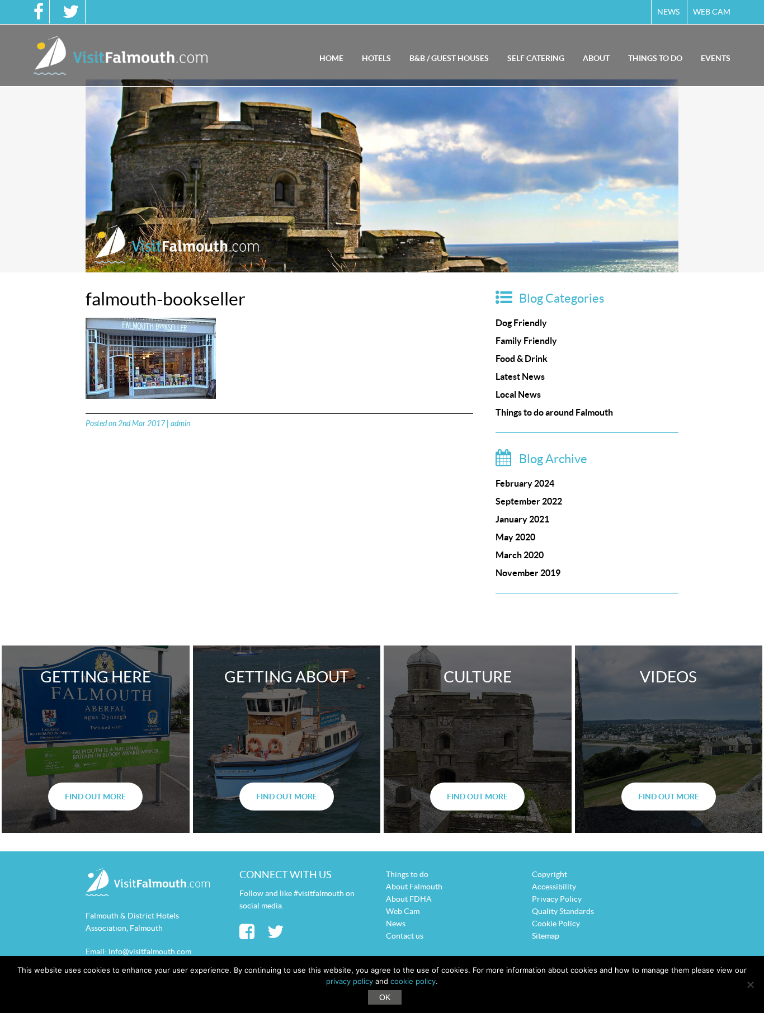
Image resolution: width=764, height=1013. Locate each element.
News (668, 11)
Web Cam (711, 11)
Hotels (376, 58)
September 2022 (529, 501)
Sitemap (545, 935)
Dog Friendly (521, 323)
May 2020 (515, 537)
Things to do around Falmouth (554, 412)
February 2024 (525, 483)
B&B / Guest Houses (449, 58)
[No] (750, 984)
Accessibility (554, 886)
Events (715, 58)
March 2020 (520, 555)
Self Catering (535, 58)
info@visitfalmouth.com (150, 951)
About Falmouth (414, 886)
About (596, 58)
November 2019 (528, 573)
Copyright (549, 874)
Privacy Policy (557, 898)
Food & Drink (522, 359)
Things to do (655, 58)
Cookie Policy (556, 923)
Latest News (520, 376)
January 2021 (522, 519)
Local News (518, 394)
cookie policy (413, 981)
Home (331, 58)
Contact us (404, 935)
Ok (384, 997)
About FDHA (409, 898)
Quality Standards (563, 911)
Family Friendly (526, 341)
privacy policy (349, 981)
